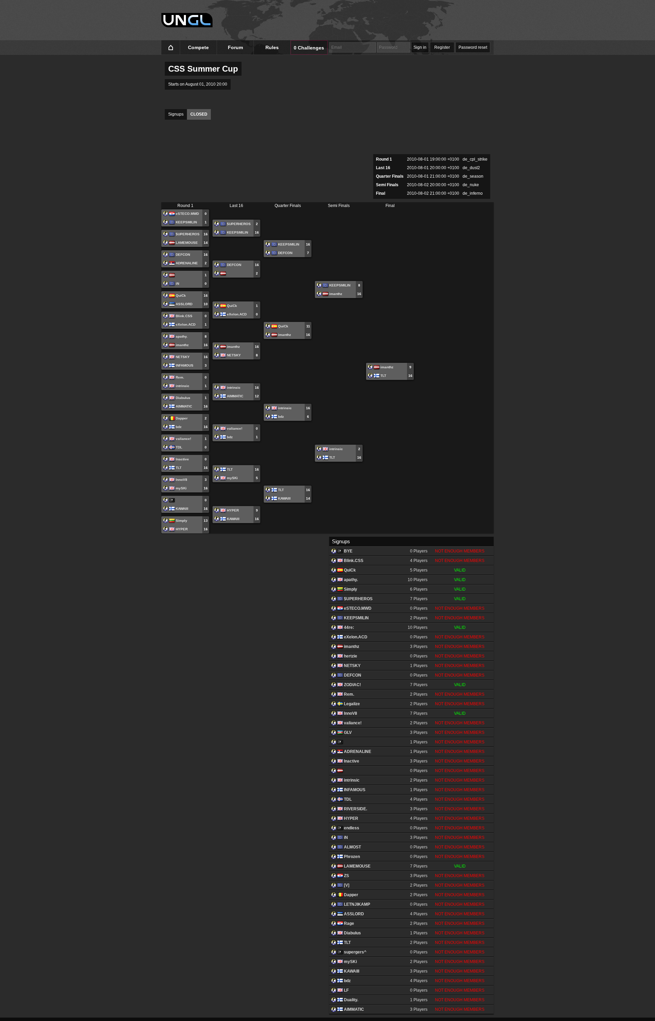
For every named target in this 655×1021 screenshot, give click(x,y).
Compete (198, 47)
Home (170, 47)
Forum (235, 47)
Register (442, 47)
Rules (272, 47)
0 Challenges (309, 47)
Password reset (472, 47)
